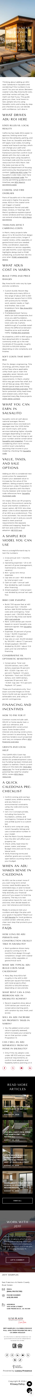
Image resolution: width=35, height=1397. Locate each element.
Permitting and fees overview (15, 389)
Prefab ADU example (20, 333)
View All (17, 1201)
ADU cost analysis (12, 619)
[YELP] (28, 1355)
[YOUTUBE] (23, 1355)
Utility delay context (11, 399)
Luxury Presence (23, 1371)
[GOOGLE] (15, 1360)
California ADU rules (19, 172)
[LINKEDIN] (17, 1355)
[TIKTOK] (20, 1360)
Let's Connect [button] (17, 1260)
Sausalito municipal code (13, 177)
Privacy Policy (17, 1384)
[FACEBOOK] (7, 1355)
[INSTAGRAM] (12, 1355)
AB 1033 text (16, 530)
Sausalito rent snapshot (12, 441)
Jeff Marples (10, 917)
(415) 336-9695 (12, 1297)
